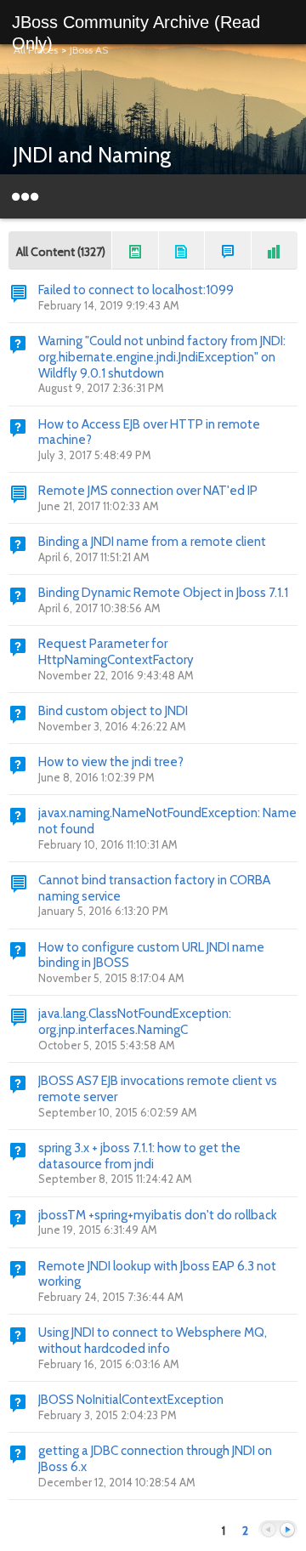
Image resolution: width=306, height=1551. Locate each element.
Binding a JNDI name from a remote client (152, 541)
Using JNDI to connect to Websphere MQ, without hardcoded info (152, 1340)
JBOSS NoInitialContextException (131, 1399)
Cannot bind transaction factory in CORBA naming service (154, 888)
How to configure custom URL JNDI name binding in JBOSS (151, 955)
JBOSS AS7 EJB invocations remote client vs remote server (157, 1089)
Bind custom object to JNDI (113, 711)
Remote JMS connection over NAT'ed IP (148, 490)
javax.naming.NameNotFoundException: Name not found (167, 821)
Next (287, 1530)
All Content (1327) (60, 251)
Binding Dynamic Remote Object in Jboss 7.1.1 (163, 592)
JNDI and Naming (92, 155)
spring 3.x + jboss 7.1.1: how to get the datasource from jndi (139, 1156)
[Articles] (182, 250)
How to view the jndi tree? (111, 762)
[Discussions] (228, 250)
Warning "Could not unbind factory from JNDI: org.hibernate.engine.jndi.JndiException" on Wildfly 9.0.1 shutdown (162, 357)
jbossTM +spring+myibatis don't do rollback (157, 1215)
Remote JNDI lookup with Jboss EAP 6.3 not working (157, 1274)
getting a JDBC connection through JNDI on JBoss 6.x (155, 1458)
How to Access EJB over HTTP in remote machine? (149, 432)
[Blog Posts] (135, 250)
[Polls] (275, 250)
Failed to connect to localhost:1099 (136, 290)
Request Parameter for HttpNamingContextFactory (116, 652)
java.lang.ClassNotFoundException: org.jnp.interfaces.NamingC (134, 1021)
